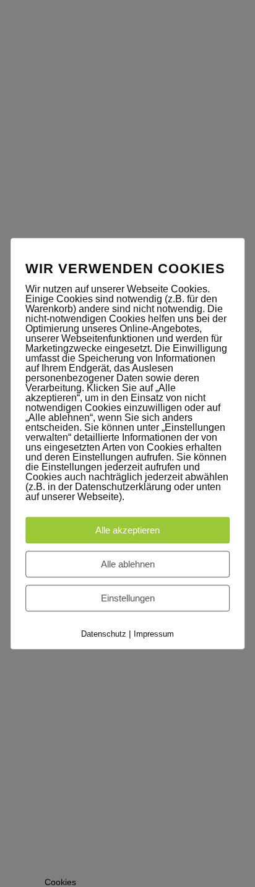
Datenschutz (103, 634)
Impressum (154, 634)
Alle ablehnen (128, 564)
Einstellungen (128, 598)
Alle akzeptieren (127, 530)
